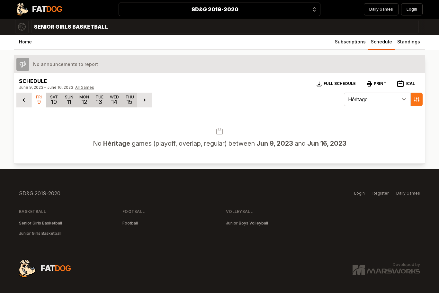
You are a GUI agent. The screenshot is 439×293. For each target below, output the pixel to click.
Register (380, 193)
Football (130, 223)
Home (25, 41)
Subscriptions (350, 41)
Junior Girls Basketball (40, 233)
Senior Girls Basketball (40, 223)
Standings (408, 41)
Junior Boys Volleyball (247, 223)
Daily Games (381, 9)
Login (412, 9)
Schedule (381, 41)
